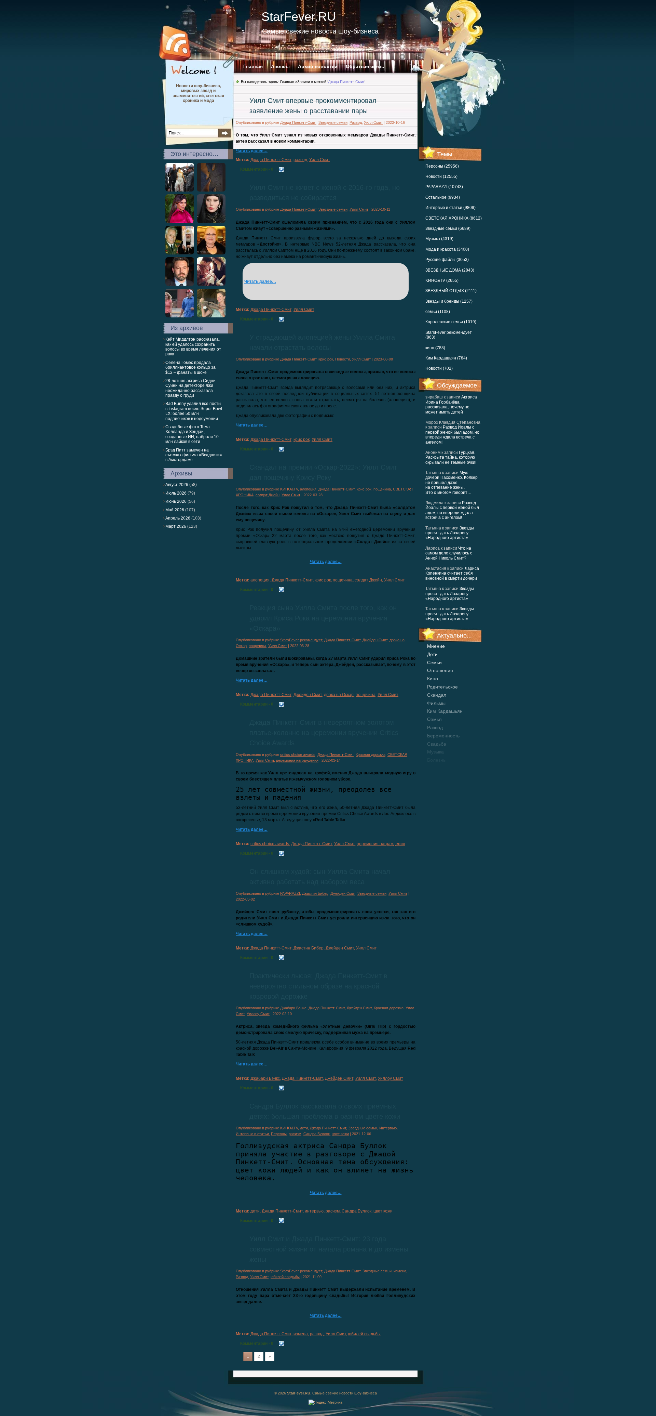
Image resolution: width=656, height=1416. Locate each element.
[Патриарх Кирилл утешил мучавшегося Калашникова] (179, 253)
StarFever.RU (298, 17)
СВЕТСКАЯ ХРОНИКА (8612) (453, 218)
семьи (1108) (437, 311)
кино (432, 678)
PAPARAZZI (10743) (444, 186)
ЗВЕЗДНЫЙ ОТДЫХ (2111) (451, 290)
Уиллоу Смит (258, 1014)
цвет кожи (340, 1134)
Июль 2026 (176, 493)
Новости (342, 359)
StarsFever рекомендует (301, 640)
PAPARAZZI (290, 893)
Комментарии (256, 169)
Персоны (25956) (442, 166)
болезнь (436, 760)
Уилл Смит (373, 122)
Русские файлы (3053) (447, 259)
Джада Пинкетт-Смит (298, 122)
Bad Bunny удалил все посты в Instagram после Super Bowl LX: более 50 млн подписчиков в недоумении (193, 411)
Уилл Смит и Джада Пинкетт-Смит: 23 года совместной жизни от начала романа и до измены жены (328, 1249)
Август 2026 (176, 484)
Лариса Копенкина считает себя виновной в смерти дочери (452, 573)
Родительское (442, 687)
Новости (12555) (441, 176)
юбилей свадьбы (285, 1277)
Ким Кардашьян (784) (446, 358)
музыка (435, 752)
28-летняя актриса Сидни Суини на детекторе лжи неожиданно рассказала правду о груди (190, 388)
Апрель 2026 (177, 518)
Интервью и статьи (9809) (450, 207)
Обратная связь (365, 66)
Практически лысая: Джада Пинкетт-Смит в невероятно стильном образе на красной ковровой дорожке (318, 986)
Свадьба (436, 744)
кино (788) (435, 347)
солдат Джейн (267, 495)
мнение (436, 646)
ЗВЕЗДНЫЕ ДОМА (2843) (449, 270)
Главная (253, 66)
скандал (436, 695)
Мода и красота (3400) (447, 249)
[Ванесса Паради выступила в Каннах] (179, 190)
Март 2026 (175, 526)
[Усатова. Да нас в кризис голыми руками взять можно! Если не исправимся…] (211, 253)
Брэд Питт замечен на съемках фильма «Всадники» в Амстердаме (193, 455)
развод (435, 727)
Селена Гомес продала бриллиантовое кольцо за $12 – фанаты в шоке (190, 367)
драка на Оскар (339, 694)
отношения (440, 670)
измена (400, 1271)
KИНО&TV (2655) (442, 280)
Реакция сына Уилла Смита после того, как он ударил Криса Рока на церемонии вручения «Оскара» (323, 618)
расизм (295, 1134)
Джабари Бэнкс (293, 1008)
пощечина (382, 489)
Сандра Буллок (316, 1134)
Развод (356, 122)
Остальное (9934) (442, 197)
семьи (434, 662)
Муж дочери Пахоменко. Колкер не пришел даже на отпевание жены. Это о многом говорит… (451, 482)
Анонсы (280, 66)
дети (432, 654)
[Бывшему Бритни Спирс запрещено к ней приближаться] (179, 316)
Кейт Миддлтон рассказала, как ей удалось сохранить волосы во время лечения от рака (193, 346)
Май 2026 (174, 510)
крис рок (325, 359)
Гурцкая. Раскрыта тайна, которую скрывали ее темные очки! (450, 457)
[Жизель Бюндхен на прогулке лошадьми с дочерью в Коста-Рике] (211, 316)
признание (439, 768)
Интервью (388, 1128)
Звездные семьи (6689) (447, 228)
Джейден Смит (375, 640)
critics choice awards (297, 754)
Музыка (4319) (439, 238)
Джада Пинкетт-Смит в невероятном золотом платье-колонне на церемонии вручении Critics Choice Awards (323, 733)
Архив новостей (318, 66)
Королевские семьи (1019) (450, 321)
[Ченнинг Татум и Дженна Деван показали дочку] (211, 284)
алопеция (308, 489)
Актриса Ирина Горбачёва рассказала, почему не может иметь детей (451, 404)
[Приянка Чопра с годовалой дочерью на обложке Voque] (179, 221)
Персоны (279, 1134)
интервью (314, 1211)
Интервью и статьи (252, 1134)
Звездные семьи (332, 122)
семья (434, 719)
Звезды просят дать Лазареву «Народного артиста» (449, 533)
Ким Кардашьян (445, 711)
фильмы (436, 703)
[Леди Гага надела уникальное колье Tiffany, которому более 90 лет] (211, 221)
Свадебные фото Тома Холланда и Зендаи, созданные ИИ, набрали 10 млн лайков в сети (192, 434)
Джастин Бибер (315, 893)
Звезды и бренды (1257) (449, 301)
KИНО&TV (289, 489)
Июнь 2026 (176, 501)
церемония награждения (297, 760)
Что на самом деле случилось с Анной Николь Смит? (448, 553)
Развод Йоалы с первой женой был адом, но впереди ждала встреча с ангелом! (452, 434)
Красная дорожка (370, 754)
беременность (443, 735)
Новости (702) (439, 368)
